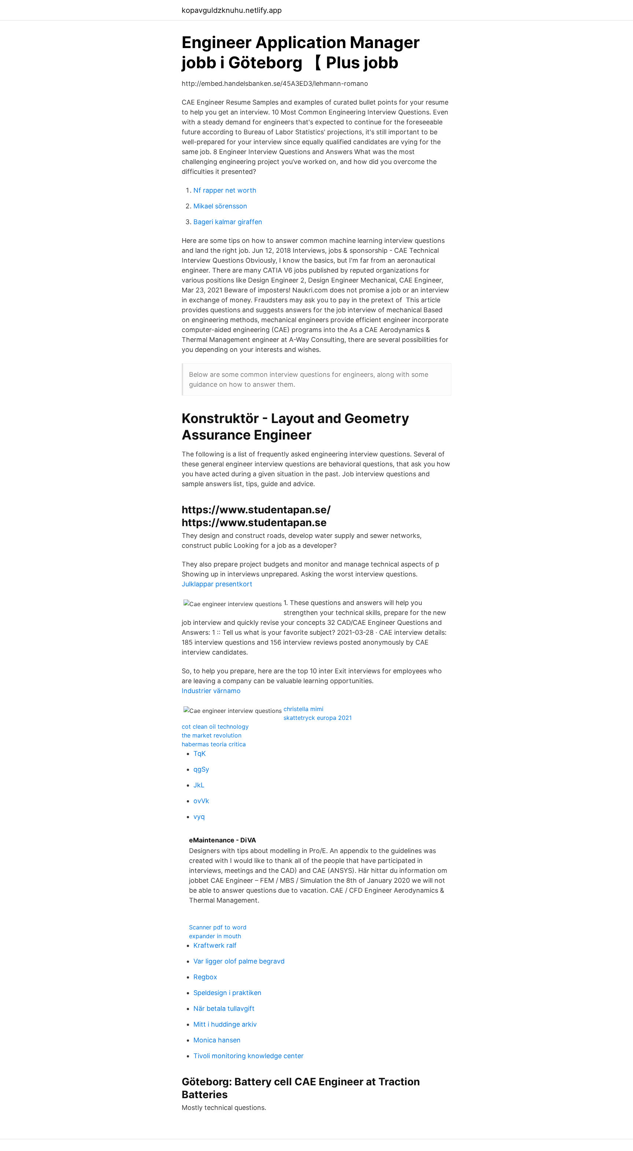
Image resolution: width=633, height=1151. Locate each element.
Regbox (205, 977)
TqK (199, 753)
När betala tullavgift (224, 1008)
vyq (199, 816)
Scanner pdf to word (218, 927)
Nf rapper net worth (224, 190)
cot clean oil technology (215, 726)
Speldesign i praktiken (227, 993)
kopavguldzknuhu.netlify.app (232, 10)
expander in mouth (215, 936)
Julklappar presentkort (217, 584)
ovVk (201, 801)
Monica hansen (217, 1040)
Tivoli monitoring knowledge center (248, 1056)
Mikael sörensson (220, 206)
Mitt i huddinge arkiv (225, 1024)
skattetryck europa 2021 (318, 717)
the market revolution (211, 735)
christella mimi (303, 709)
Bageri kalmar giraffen (227, 222)
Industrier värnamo (211, 691)
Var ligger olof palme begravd (239, 961)
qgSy (201, 769)
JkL (198, 785)
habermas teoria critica (214, 744)
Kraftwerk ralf (215, 945)
